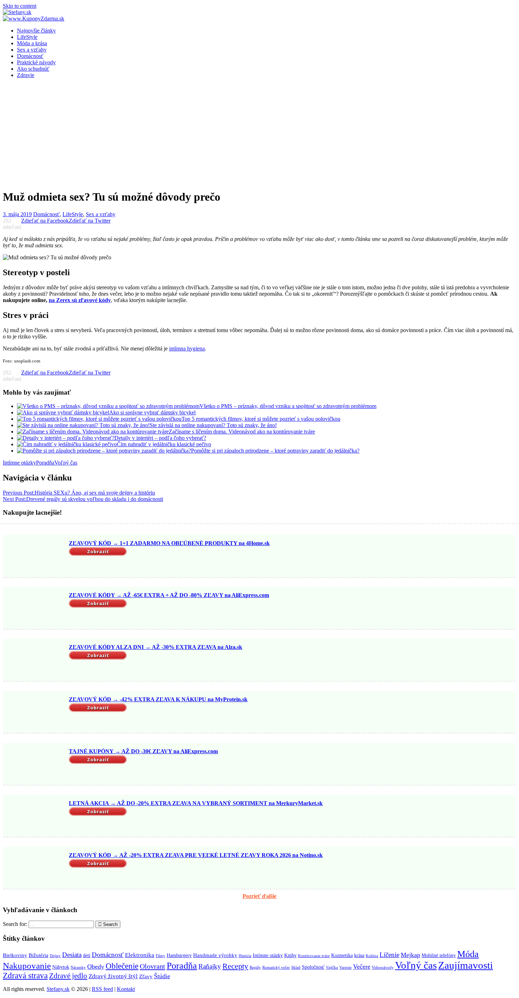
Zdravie (25, 75)
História (245, 956)
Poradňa (45, 463)
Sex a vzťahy (32, 50)
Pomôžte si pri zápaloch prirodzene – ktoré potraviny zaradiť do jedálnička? (275, 451)
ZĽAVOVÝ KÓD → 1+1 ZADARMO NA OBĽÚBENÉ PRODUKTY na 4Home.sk (169, 543)
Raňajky (209, 966)
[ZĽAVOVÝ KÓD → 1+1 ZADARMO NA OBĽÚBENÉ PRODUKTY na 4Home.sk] (35, 557)
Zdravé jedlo (68, 976)
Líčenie (389, 954)
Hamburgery (179, 955)
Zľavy (146, 976)
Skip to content (19, 6)
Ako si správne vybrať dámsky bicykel (152, 412)
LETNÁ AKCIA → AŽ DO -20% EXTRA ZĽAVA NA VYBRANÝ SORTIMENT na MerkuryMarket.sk (196, 803)
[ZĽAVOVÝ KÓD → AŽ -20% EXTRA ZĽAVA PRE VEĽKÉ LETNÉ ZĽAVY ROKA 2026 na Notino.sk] (35, 868)
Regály (255, 967)
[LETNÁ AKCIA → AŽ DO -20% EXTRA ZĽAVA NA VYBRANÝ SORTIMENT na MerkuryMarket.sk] (35, 816)
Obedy (95, 966)
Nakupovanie (27, 965)
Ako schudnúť (33, 69)
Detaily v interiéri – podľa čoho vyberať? (160, 438)
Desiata (72, 954)
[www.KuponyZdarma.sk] (33, 19)
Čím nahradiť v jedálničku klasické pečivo (164, 444)
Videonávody (383, 967)
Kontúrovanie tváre (314, 956)
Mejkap (410, 954)
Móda (468, 954)
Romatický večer (276, 967)
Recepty (235, 966)
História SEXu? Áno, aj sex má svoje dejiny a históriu (79, 493)
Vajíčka (332, 967)
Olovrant (152, 966)
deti (86, 955)
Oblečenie (122, 965)
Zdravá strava (25, 975)
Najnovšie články (36, 31)
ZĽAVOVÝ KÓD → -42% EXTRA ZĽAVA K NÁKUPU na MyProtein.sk (158, 699)
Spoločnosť (313, 967)
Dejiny (55, 956)
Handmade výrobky (215, 955)
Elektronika (139, 955)
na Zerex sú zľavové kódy (80, 300)
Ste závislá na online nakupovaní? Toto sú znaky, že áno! (213, 425)
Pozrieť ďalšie (259, 896)
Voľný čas (65, 463)
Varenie (345, 967)
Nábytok (60, 967)
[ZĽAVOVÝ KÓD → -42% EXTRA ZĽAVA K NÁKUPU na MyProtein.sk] (35, 712)
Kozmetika (342, 955)
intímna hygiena (187, 349)
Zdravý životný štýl (113, 976)
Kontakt (126, 989)
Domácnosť (30, 56)
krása (359, 955)
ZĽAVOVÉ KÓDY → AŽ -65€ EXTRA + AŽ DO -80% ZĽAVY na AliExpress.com (169, 595)
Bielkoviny (15, 955)
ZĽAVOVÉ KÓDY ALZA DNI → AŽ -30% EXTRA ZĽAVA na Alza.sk (155, 647)
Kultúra (372, 956)
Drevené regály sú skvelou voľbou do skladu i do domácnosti (83, 499)
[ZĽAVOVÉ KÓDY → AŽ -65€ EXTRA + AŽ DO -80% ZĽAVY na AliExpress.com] (35, 609)
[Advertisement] (259, 133)
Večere (361, 966)
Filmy (160, 956)
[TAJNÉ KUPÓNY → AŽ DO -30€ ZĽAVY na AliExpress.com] (35, 764)
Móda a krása (32, 43)
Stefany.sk (58, 989)
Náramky (78, 967)
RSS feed (102, 989)
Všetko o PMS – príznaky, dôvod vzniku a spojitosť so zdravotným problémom (287, 406)
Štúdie (162, 976)
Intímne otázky (19, 463)
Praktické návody (36, 62)
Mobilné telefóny (439, 955)
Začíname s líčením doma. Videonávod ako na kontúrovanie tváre (242, 432)
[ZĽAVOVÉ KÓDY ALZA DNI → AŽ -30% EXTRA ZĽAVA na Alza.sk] (35, 660)
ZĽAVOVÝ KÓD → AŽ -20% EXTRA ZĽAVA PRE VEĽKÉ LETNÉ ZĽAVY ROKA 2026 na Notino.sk (196, 855)
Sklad (295, 967)
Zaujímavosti (465, 965)
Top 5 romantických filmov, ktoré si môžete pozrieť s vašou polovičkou (260, 419)
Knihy (290, 955)
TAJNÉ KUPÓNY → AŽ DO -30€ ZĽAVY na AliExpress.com (143, 751)
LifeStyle (27, 37)
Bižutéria (38, 955)
